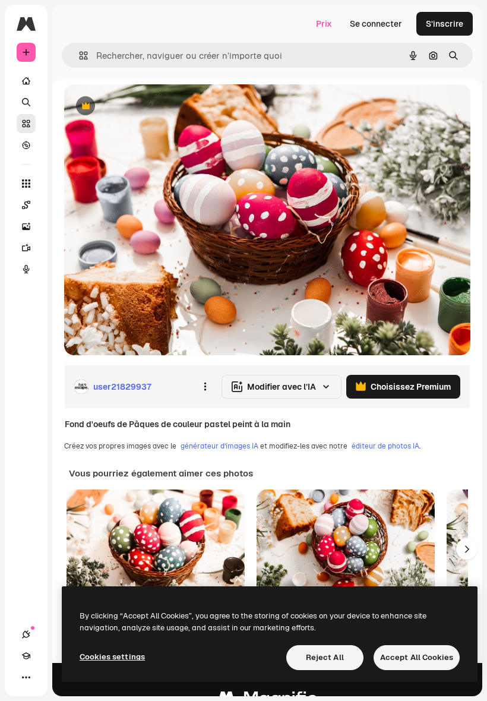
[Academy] (26, 655)
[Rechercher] (26, 102)
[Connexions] (26, 634)
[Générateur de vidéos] (26, 247)
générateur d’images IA (219, 446)
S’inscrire (444, 23)
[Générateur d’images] (26, 226)
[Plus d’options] (205, 387)
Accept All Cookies (416, 657)
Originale (143, 106)
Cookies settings (112, 657)
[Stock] (26, 123)
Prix (324, 23)
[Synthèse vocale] (26, 269)
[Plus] (26, 677)
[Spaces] (26, 204)
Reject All (325, 657)
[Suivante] (466, 549)
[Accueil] (26, 80)
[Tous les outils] (26, 183)
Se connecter (376, 23)
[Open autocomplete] (78, 55)
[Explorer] (26, 144)
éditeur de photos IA (385, 446)
